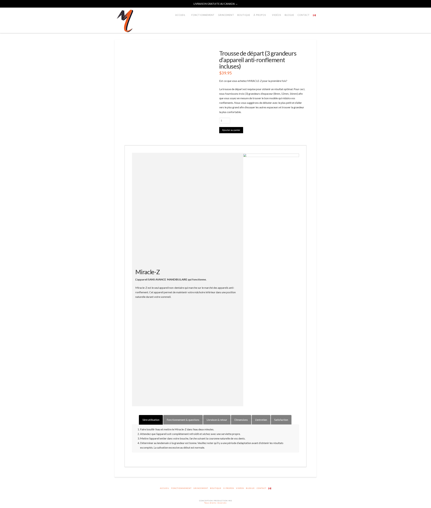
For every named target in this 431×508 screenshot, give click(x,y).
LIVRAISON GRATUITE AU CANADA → (215, 3)
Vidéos (240, 488)
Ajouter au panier (231, 130)
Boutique (215, 488)
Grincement (201, 488)
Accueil (164, 488)
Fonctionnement (181, 488)
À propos (228, 488)
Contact (261, 488)
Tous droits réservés (215, 503)
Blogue (250, 488)
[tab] (151, 419)
